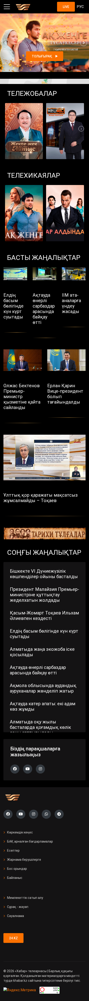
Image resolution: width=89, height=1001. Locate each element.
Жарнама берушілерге (24, 859)
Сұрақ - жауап (17, 907)
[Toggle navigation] (6, 6)
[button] (5, 42)
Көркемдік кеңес (20, 832)
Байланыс (14, 878)
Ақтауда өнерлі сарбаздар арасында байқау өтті (38, 670)
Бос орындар (17, 868)
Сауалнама (15, 916)
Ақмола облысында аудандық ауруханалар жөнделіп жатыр (43, 688)
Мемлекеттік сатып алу (25, 898)
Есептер (13, 850)
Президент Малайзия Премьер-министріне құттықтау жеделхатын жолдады (44, 595)
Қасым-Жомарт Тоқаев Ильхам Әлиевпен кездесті (44, 615)
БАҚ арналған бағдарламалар (30, 841)
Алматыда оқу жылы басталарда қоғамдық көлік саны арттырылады (40, 727)
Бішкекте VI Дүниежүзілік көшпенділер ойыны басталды (44, 573)
